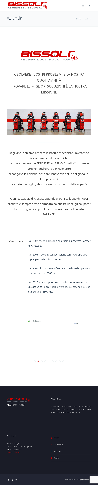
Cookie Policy (58, 444)
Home (78, 19)
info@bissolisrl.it (13, 452)
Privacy (56, 438)
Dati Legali (57, 451)
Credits (56, 458)
